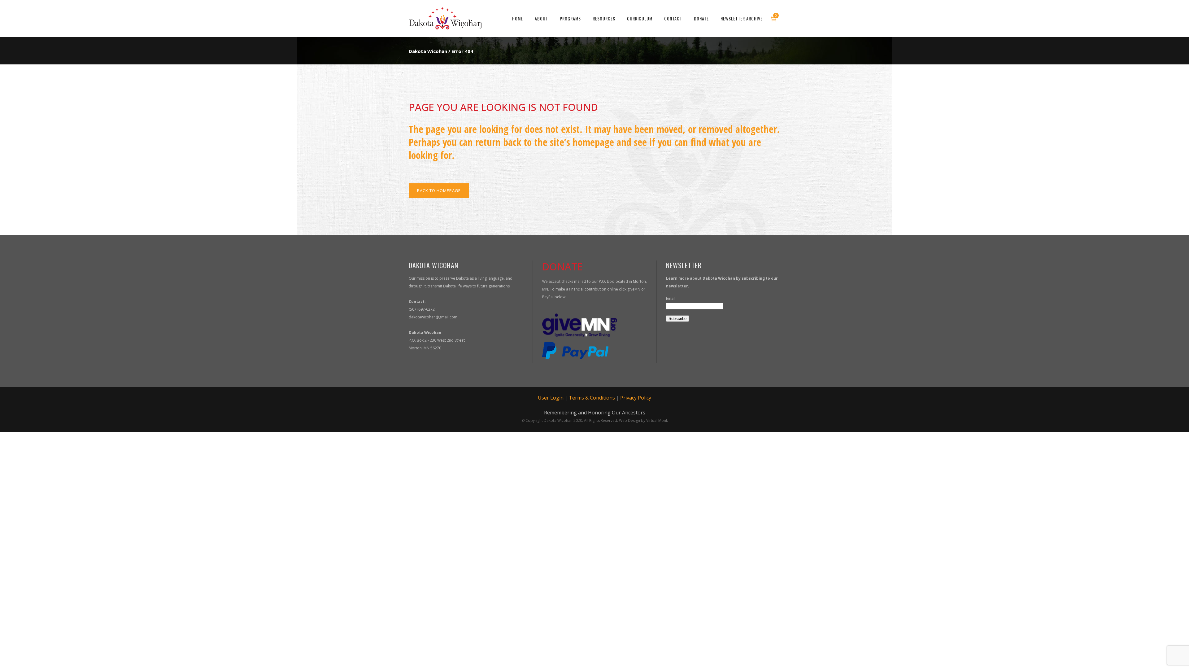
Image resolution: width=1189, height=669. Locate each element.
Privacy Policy (635, 397)
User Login (551, 397)
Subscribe (677, 318)
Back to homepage (439, 190)
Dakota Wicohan (428, 51)
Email (670, 298)
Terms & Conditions (592, 397)
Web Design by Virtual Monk (643, 420)
